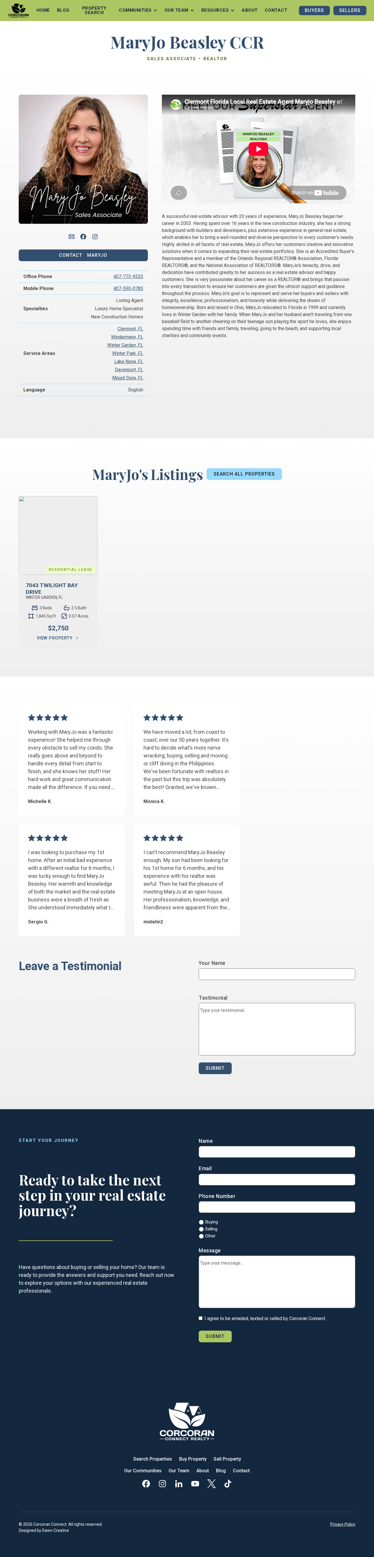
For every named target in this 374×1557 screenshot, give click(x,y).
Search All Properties (244, 474)
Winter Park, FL (127, 353)
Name (206, 1141)
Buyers (314, 10)
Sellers (350, 10)
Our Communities (143, 1470)
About (250, 10)
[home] (19, 10)
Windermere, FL (127, 337)
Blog (63, 10)
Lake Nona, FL (128, 361)
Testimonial (213, 998)
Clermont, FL (130, 329)
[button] (138, 10)
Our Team (179, 1470)
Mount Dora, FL (127, 378)
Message (210, 1250)
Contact (276, 10)
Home (43, 10)
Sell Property (227, 1459)
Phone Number (217, 1196)
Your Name (212, 963)
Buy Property (193, 1459)
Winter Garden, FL (125, 345)
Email (205, 1168)
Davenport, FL (129, 369)
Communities (135, 10)
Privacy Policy (342, 1524)
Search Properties (152, 1459)
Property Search (94, 10)
